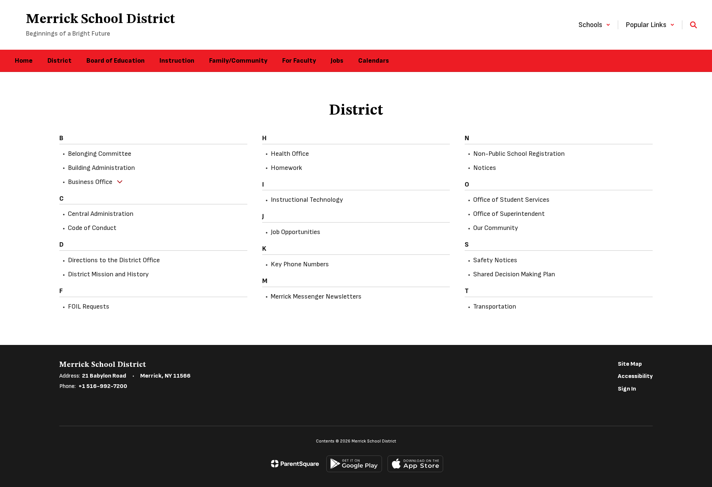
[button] (594, 24)
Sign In (627, 388)
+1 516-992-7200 (103, 386)
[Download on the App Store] (415, 463)
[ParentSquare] (295, 463)
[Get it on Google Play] (354, 463)
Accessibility (635, 376)
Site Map (630, 364)
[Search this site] (693, 25)
